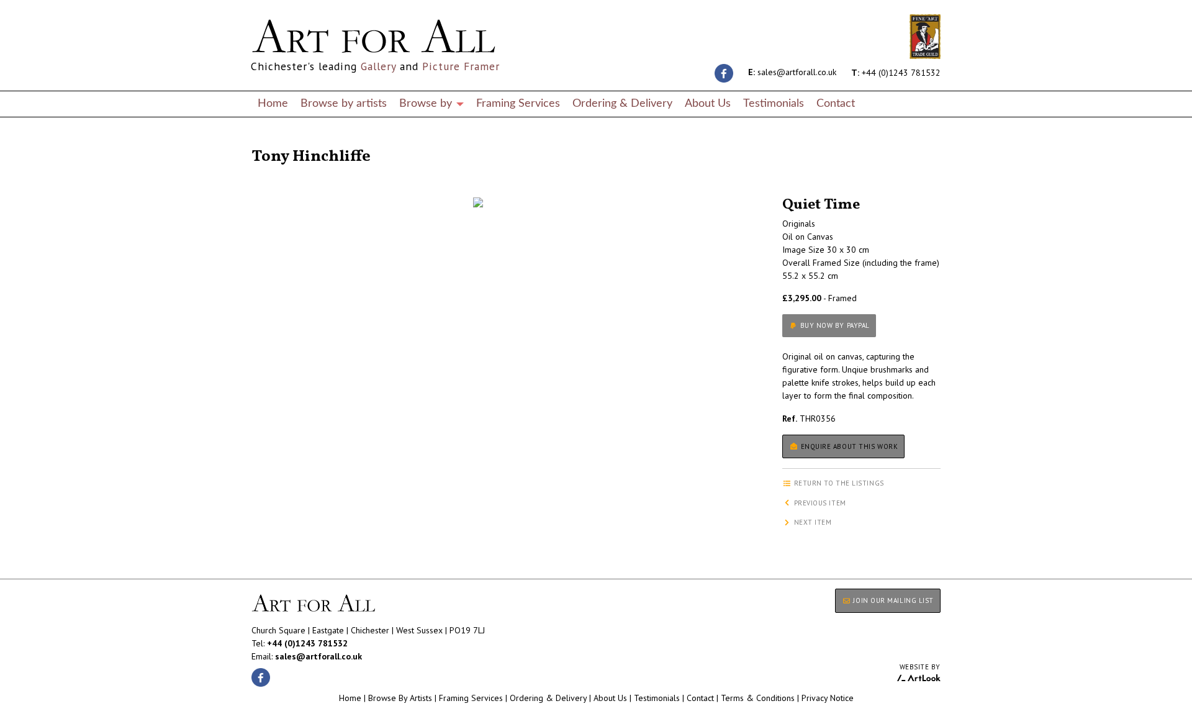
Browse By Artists (400, 698)
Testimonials (773, 103)
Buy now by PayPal (834, 325)
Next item (812, 522)
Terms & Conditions (758, 698)
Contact (835, 103)
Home (273, 103)
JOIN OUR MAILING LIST (892, 600)
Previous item (819, 503)
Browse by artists (343, 103)
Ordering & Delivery (622, 103)
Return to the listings (296, 141)
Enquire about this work (848, 446)
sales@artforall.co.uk (792, 72)
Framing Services (518, 103)
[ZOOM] (478, 202)
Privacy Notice (827, 698)
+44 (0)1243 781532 (896, 72)
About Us (708, 103)
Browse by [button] (427, 103)
